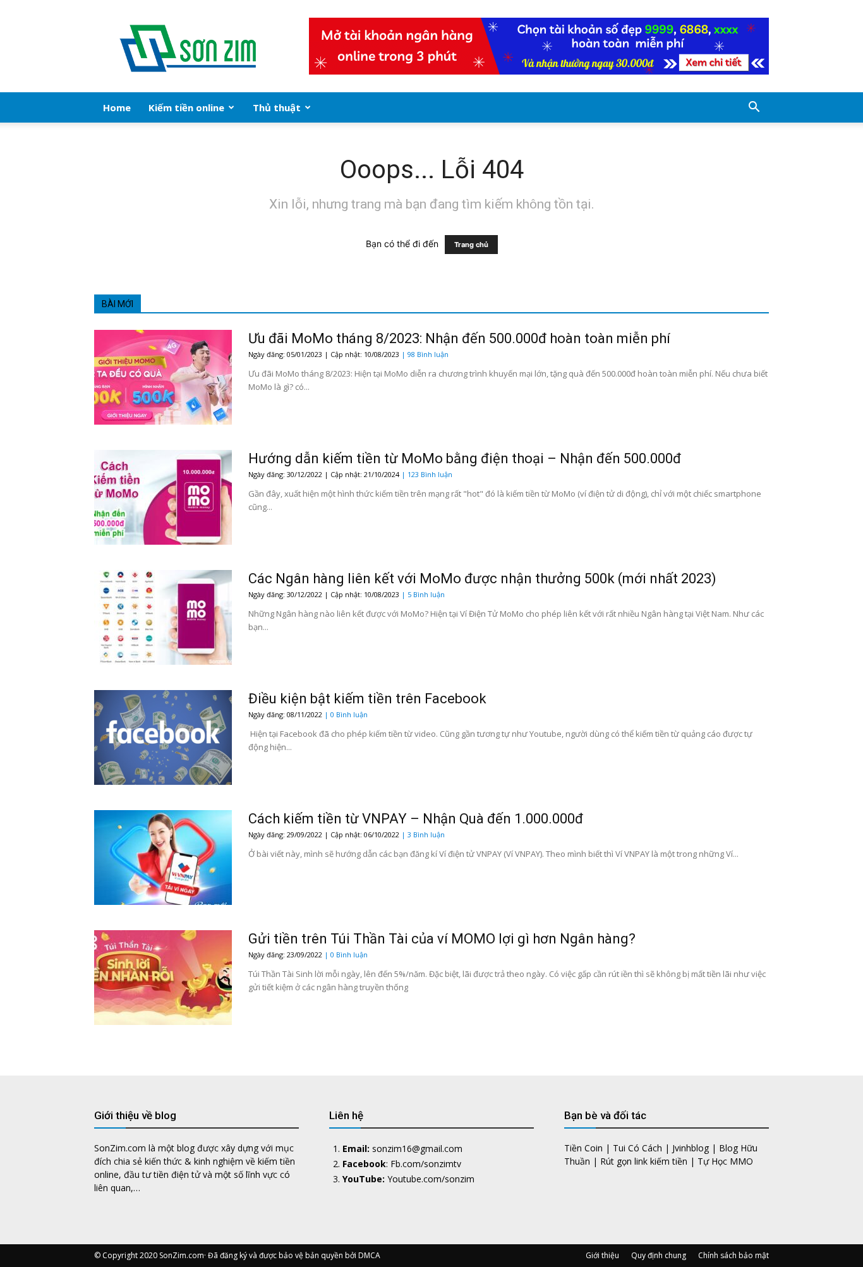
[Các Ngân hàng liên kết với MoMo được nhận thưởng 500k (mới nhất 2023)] (163, 617)
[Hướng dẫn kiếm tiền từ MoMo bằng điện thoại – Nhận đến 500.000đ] (163, 497)
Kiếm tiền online (186, 107)
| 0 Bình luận (346, 714)
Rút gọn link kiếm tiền (643, 1161)
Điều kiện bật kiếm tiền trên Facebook (367, 698)
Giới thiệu (602, 1255)
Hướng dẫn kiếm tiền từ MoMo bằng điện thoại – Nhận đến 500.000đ (464, 458)
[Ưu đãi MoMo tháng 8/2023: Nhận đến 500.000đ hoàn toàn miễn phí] (163, 377)
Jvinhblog (690, 1148)
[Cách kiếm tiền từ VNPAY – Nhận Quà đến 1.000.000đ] (163, 857)
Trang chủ (471, 244)
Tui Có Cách (637, 1148)
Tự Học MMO (725, 1161)
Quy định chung (658, 1255)
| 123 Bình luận (426, 474)
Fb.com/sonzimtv (425, 1164)
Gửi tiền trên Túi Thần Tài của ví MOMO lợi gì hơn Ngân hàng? (442, 939)
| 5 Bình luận (423, 594)
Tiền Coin (583, 1148)
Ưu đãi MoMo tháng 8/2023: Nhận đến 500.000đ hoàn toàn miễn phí (459, 338)
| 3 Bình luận (423, 834)
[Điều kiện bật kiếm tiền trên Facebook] (163, 737)
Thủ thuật (277, 107)
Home (117, 107)
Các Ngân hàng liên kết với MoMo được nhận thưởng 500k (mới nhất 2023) (482, 578)
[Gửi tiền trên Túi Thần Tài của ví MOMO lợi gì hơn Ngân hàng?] (163, 977)
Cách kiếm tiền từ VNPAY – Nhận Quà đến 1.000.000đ (415, 819)
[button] (754, 108)
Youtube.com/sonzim (430, 1179)
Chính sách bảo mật (733, 1255)
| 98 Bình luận (425, 354)
